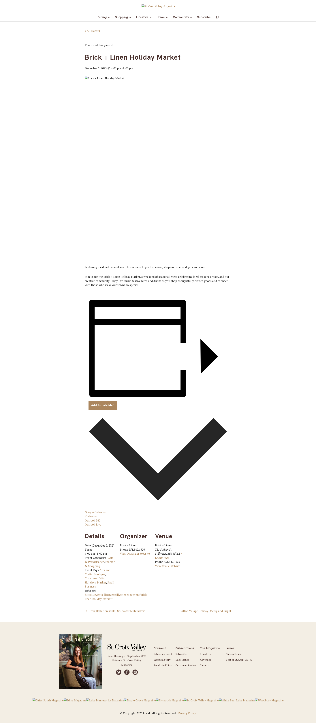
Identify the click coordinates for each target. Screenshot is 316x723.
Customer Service (186, 665)
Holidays (90, 582)
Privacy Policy (187, 713)
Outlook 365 (92, 520)
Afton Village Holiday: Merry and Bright (206, 611)
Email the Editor (163, 665)
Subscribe (181, 654)
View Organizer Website (135, 553)
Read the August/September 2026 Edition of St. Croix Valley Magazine (127, 660)
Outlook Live (93, 524)
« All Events (92, 31)
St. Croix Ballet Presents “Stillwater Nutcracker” (115, 611)
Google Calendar (95, 512)
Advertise (205, 659)
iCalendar (91, 516)
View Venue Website (167, 566)
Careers (204, 665)
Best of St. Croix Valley (239, 659)
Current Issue (233, 654)
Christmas (91, 578)
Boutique (99, 574)
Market (101, 582)
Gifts (102, 578)
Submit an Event (163, 654)
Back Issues (182, 659)
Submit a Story (162, 659)
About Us (205, 654)
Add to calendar (102, 405)
